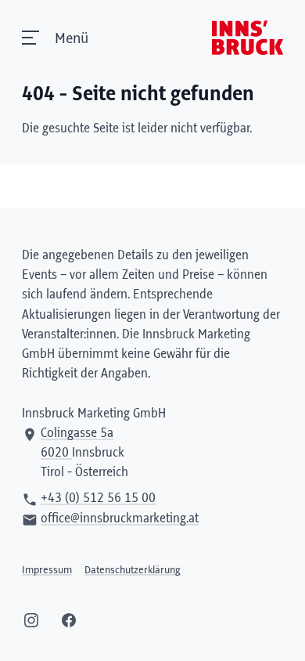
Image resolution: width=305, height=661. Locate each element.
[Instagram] (31, 620)
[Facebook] (68, 620)
